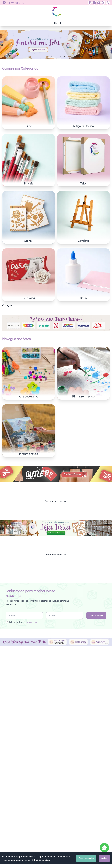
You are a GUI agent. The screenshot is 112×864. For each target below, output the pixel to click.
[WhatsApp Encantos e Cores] (104, 847)
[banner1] (56, 44)
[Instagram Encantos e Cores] (94, 3)
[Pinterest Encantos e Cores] (107, 3)
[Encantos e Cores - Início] (56, 12)
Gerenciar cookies (86, 858)
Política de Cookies (40, 859)
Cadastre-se (96, 615)
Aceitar (104, 858)
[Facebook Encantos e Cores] (90, 3)
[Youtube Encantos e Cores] (98, 3)
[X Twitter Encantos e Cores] (103, 3)
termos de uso (32, 622)
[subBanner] (56, 474)
